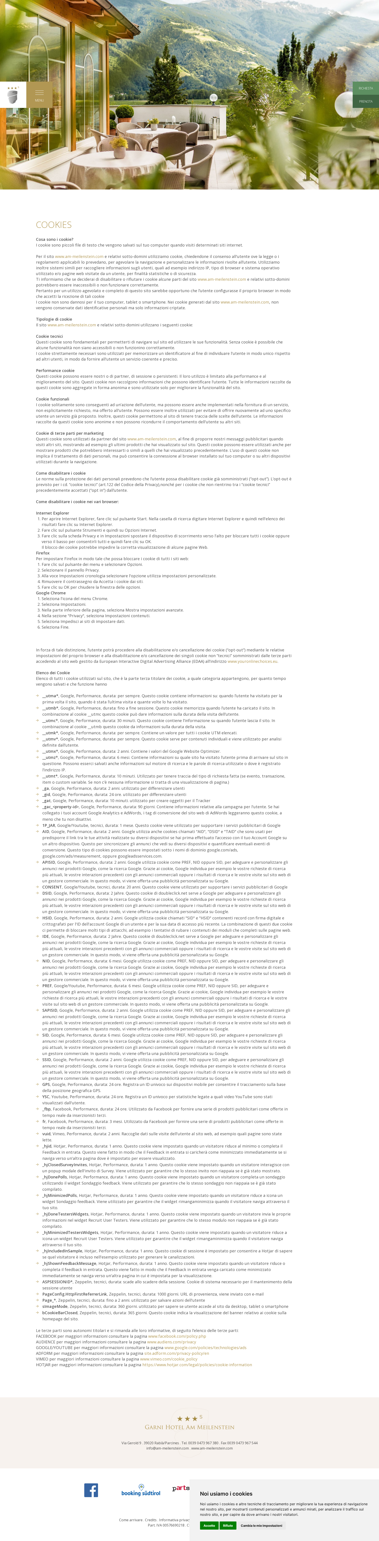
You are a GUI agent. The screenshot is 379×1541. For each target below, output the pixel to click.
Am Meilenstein (91, 55)
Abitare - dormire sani (91, 80)
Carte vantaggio (288, 123)
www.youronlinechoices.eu (252, 661)
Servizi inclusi (288, 102)
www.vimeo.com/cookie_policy (168, 1359)
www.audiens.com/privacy (171, 1341)
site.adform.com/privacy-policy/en (176, 1353)
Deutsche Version (189, 163)
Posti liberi (288, 91)
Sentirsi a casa (90, 69)
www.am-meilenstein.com (79, 256)
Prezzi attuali (288, 69)
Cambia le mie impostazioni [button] (261, 1525)
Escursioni (189, 80)
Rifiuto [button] (228, 1525)
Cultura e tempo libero (189, 55)
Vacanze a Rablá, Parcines (189, 69)
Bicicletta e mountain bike (190, 91)
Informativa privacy (175, 1520)
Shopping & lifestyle (189, 112)
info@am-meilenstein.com (167, 1448)
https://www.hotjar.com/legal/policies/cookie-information (197, 1364)
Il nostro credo (91, 91)
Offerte (288, 80)
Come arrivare (131, 1520)
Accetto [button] (209, 1525)
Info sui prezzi (288, 112)
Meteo (288, 134)
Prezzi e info (288, 55)
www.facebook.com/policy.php (177, 1336)
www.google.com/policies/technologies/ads (205, 1347)
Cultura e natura (189, 102)
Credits (151, 1520)
